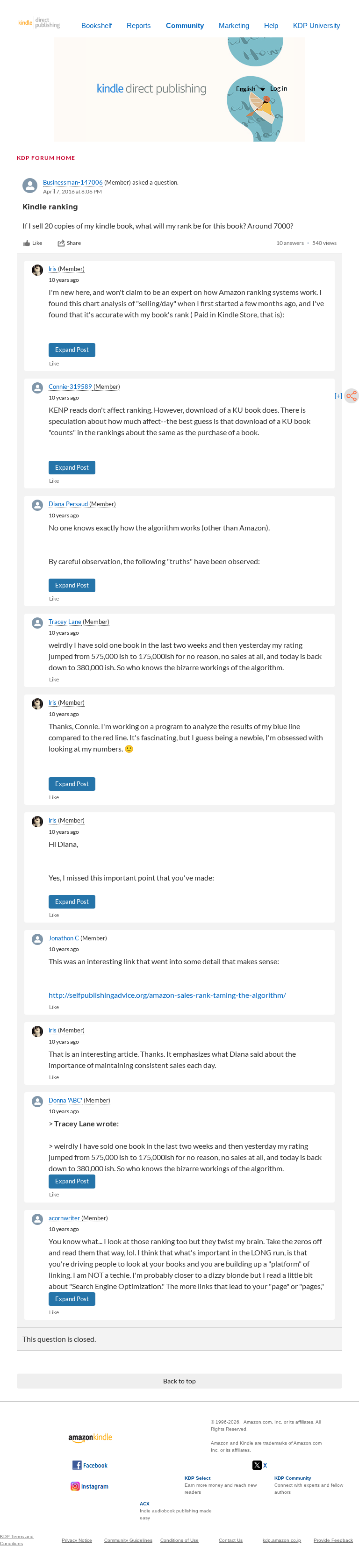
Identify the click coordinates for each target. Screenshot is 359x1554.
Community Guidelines (128, 1540)
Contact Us (231, 1540)
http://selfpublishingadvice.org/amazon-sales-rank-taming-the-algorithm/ (167, 994)
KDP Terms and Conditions (17, 1540)
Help (271, 25)
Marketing (234, 25)
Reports (139, 25)
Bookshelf (96, 25)
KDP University (316, 25)
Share (74, 242)
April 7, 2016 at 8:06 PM (72, 191)
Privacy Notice (77, 1540)
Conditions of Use (179, 1540)
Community (185, 25)
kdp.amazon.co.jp (282, 1540)
